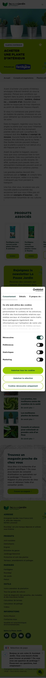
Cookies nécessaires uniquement (23, 386)
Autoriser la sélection (23, 378)
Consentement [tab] (9, 296)
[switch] (40, 345)
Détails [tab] (22, 296)
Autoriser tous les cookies (23, 370)
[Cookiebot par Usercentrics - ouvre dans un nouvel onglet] (33, 290)
